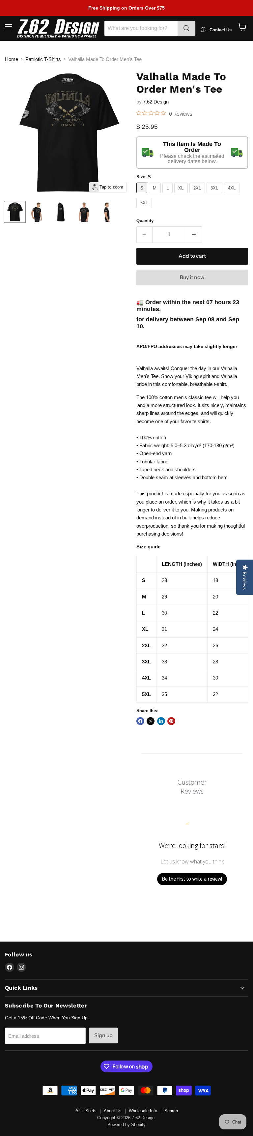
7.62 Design (156, 101)
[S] (142, 194)
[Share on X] (151, 721)
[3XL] (215, 194)
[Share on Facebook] (140, 721)
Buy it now (192, 277)
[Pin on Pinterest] (171, 721)
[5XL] (145, 210)
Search (171, 1110)
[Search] (186, 28)
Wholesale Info (143, 1110)
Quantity (145, 220)
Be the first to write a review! (192, 879)
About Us (113, 1110)
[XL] (181, 194)
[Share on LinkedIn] (161, 721)
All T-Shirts (86, 1110)
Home (11, 59)
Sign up (103, 1035)
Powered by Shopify (126, 1124)
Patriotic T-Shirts (43, 59)
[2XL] (198, 194)
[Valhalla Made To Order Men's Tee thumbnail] (14, 211)
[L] (168, 194)
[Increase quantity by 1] (194, 234)
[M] (155, 194)
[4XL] (232, 194)
